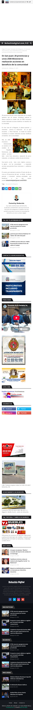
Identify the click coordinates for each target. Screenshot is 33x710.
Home (10, 703)
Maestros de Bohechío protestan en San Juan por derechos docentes (20, 570)
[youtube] (24, 412)
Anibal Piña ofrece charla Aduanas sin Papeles (18, 693)
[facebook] (9, 408)
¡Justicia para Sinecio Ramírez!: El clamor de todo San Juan (20, 234)
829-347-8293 (23, 707)
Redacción (6, 68)
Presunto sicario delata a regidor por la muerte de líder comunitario (20, 622)
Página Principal (6, 49)
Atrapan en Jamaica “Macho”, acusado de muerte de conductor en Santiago (20, 551)
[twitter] (24, 408)
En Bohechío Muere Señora (18, 685)
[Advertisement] (16, 22)
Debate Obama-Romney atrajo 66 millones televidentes (20, 678)
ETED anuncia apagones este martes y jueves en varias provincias (19, 226)
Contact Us (22, 703)
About (15, 703)
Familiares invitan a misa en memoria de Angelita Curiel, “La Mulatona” (20, 561)
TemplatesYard (10, 707)
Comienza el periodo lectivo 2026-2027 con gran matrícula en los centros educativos (20, 631)
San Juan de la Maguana (17, 49)
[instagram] (9, 412)
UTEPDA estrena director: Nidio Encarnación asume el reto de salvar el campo (20, 243)
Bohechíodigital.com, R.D (16, 43)
